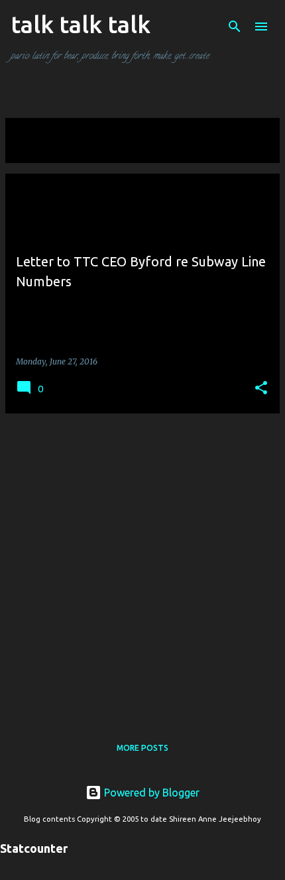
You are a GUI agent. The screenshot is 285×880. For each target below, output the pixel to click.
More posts (142, 747)
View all (33, 150)
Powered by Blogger (150, 792)
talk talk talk (80, 24)
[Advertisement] (142, 566)
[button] (261, 389)
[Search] (235, 26)
